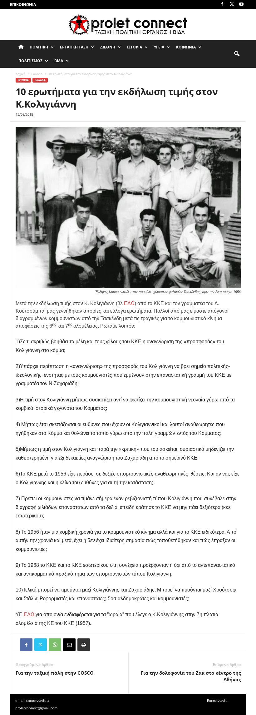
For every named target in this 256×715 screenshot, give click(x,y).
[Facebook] (222, 4)
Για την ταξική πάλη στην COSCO (55, 673)
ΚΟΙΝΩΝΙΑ (186, 47)
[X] (231, 4)
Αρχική (20, 74)
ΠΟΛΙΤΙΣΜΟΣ (30, 60)
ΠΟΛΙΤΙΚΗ (39, 47)
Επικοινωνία (23, 4)
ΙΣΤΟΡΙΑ (134, 47)
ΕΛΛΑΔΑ (36, 74)
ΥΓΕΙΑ (159, 47)
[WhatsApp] (55, 644)
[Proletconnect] (128, 24)
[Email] (69, 644)
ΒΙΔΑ (58, 60)
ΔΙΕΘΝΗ (107, 47)
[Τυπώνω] (83, 644)
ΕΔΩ (129, 303)
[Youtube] (241, 4)
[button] (237, 54)
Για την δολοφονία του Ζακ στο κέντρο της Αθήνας (191, 676)
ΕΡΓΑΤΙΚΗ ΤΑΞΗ (74, 47)
